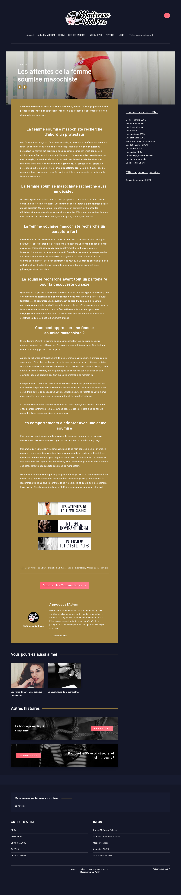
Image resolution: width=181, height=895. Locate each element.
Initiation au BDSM (57, 567)
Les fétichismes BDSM (137, 145)
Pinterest (21, 806)
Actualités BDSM (46, 35)
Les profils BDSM (134, 152)
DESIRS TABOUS (76, 35)
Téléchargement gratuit (141, 35)
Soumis (104, 567)
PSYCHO (109, 35)
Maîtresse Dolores (33, 626)
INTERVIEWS (95, 35)
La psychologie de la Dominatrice (64, 692)
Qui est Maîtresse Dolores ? (105, 830)
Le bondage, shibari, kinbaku (139, 155)
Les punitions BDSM (135, 134)
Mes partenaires (100, 843)
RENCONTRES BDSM (102, 856)
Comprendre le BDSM (36, 567)
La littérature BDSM (135, 163)
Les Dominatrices (76, 567)
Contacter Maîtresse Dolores (106, 836)
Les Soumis (131, 130)
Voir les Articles (60, 635)
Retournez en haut (161, 869)
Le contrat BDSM (134, 148)
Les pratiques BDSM (135, 138)
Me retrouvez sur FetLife (90, 872)
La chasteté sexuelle (136, 159)
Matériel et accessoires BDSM (140, 141)
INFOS (121, 35)
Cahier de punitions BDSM (138, 180)
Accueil (30, 35)
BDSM (61, 35)
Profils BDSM (93, 567)
